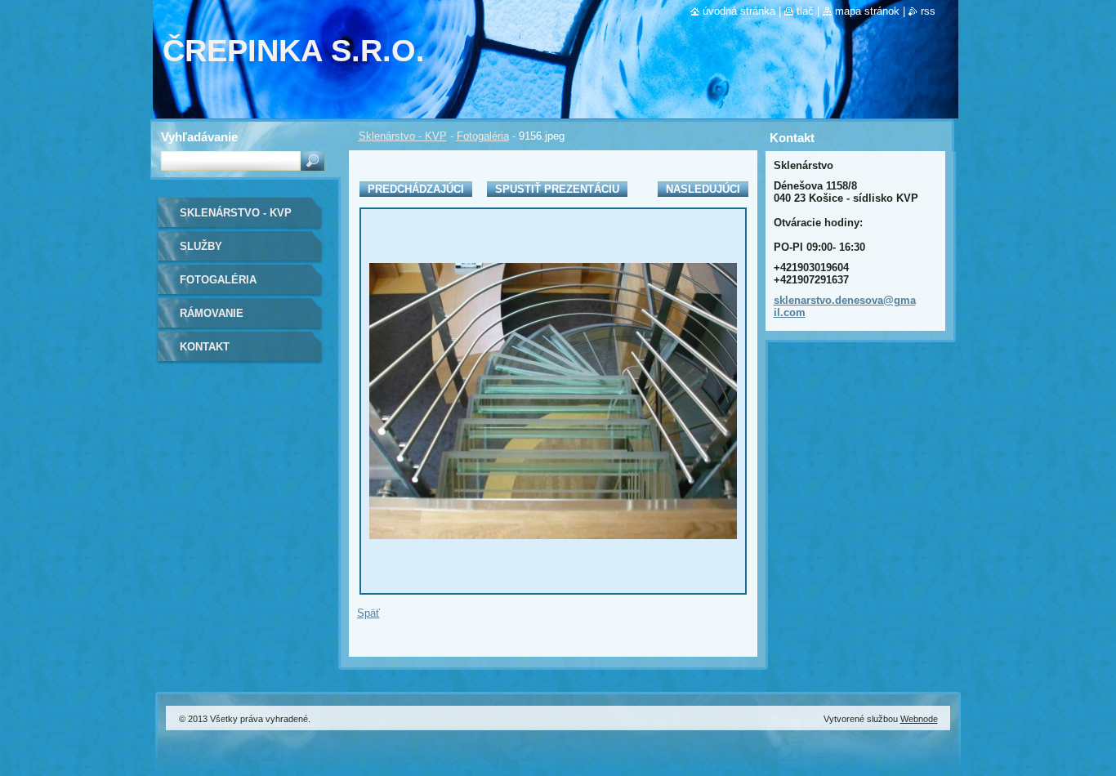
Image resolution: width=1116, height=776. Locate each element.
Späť (368, 613)
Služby (201, 246)
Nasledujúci (703, 189)
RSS (928, 11)
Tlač (805, 11)
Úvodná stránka (739, 11)
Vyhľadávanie (199, 137)
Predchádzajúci (416, 189)
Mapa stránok (867, 11)
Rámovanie (211, 313)
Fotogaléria (483, 136)
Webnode (919, 719)
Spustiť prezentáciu (557, 189)
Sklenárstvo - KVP (403, 136)
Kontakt (205, 347)
